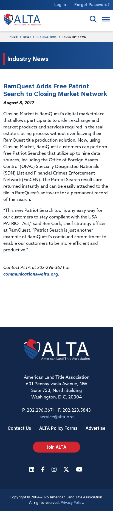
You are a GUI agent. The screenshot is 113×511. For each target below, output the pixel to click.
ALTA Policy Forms (58, 428)
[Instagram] (55, 470)
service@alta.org (56, 417)
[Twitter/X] (66, 470)
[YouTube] (80, 470)
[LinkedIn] (32, 470)
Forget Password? (92, 4)
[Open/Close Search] (93, 19)
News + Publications (40, 36)
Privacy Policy (72, 503)
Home (14, 36)
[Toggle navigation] (106, 19)
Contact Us (19, 428)
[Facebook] (43, 470)
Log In (60, 4)
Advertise (95, 428)
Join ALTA (56, 447)
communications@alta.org (30, 274)
